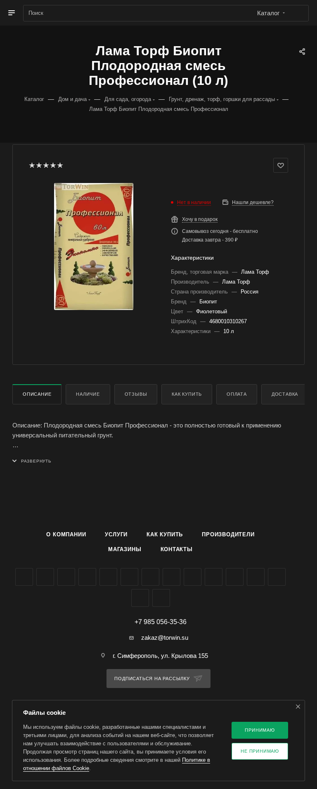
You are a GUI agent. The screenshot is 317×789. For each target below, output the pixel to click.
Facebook (45, 577)
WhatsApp (213, 577)
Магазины (124, 549)
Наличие (88, 394)
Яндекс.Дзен (235, 577)
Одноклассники (150, 577)
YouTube (129, 577)
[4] (52, 165)
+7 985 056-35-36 (161, 622)
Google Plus (171, 577)
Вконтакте (24, 577)
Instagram (87, 577)
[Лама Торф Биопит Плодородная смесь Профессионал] (93, 246)
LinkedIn (161, 598)
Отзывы (136, 394)
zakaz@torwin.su (164, 637)
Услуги (116, 534)
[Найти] (299, 13)
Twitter (66, 577)
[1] (31, 165)
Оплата (237, 394)
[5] (59, 165)
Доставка (285, 394)
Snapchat (140, 598)
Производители (228, 534)
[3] (45, 165)
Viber (192, 577)
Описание (37, 394)
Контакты (177, 549)
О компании (66, 534)
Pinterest (277, 577)
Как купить (187, 394)
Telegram (108, 577)
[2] (38, 165)
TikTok (256, 577)
